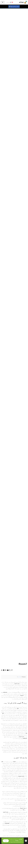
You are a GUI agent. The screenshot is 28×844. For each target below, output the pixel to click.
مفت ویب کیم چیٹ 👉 (14, 6)
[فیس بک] (12, 670)
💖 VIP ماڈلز (10, 2)
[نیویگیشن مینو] (2, 2)
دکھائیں (19, 676)
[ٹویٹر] (10, 670)
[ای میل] (7, 670)
